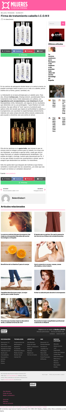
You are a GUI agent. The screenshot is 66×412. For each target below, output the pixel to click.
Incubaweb (17, 348)
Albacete (56, 344)
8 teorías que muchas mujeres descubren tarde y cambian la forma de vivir (15, 321)
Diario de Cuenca (58, 356)
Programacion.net (19, 342)
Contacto (52, 333)
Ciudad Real (57, 354)
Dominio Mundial (45, 344)
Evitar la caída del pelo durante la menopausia (49, 292)
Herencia (56, 362)
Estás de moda (31, 344)
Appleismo (17, 346)
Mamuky (29, 350)
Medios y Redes (59, 329)
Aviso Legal (45, 374)
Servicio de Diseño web (57, 331)
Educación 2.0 (44, 342)
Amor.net (29, 348)
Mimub (3, 361)
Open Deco (4, 344)
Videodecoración (5, 350)
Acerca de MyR (61, 333)
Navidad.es (43, 346)
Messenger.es (18, 344)
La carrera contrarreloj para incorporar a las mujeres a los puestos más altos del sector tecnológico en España (15, 236)
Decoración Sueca (6, 346)
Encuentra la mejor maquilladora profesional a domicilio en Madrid (49, 321)
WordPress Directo (19, 350)
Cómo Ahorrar (44, 355)
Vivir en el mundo (32, 355)
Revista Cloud (18, 355)
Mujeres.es (30, 353)
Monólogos (43, 350)
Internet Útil (17, 357)
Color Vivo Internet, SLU (12, 375)
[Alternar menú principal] (62, 5)
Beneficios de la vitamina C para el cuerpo (15, 264)
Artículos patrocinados (43, 331)
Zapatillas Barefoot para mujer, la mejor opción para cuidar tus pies (14, 293)
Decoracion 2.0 (5, 342)
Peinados (11, 13)
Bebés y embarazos (32, 346)
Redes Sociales (18, 353)
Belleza (4, 13)
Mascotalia (43, 353)
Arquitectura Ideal (6, 348)
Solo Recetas (31, 342)
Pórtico (3, 363)
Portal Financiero (45, 357)
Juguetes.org (44, 348)
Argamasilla (57, 350)
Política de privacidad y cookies (56, 374)
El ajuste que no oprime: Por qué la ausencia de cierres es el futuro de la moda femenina (49, 235)
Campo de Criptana (59, 352)
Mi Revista (43, 359)
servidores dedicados (9, 379)
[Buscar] (63, 23)
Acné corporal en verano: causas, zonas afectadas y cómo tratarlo (47, 265)
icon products (10, 173)
